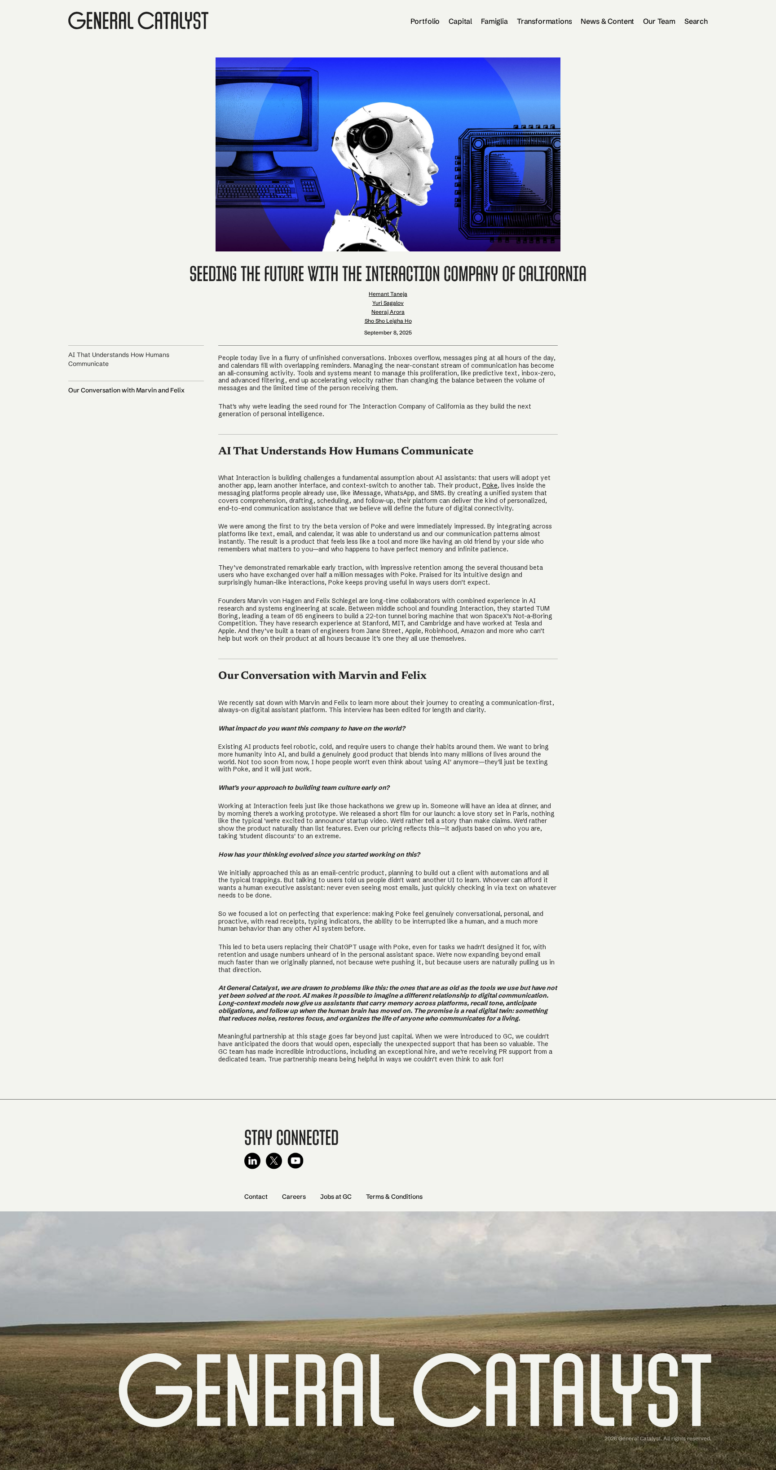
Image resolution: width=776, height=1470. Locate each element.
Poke (490, 485)
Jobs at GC (336, 1197)
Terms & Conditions (394, 1197)
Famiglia (494, 21)
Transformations (544, 21)
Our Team (659, 21)
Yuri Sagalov (388, 302)
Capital (460, 21)
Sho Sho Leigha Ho (388, 320)
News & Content (607, 21)
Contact (256, 1197)
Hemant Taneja (388, 293)
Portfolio (425, 21)
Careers (294, 1197)
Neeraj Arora (388, 311)
